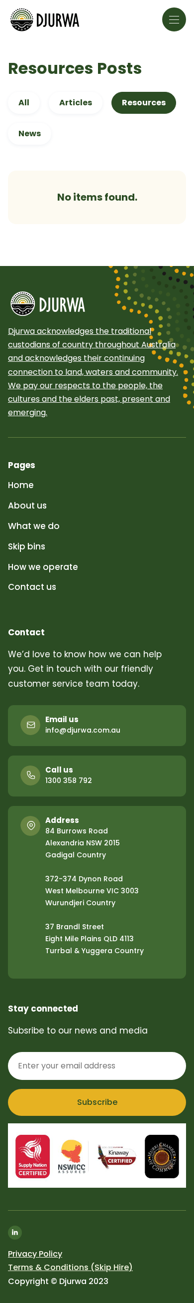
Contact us (32, 587)
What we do (34, 526)
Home (21, 485)
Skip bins (26, 546)
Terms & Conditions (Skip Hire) (70, 1267)
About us (27, 506)
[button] (174, 19)
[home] (45, 19)
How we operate (43, 567)
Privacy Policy (35, 1254)
